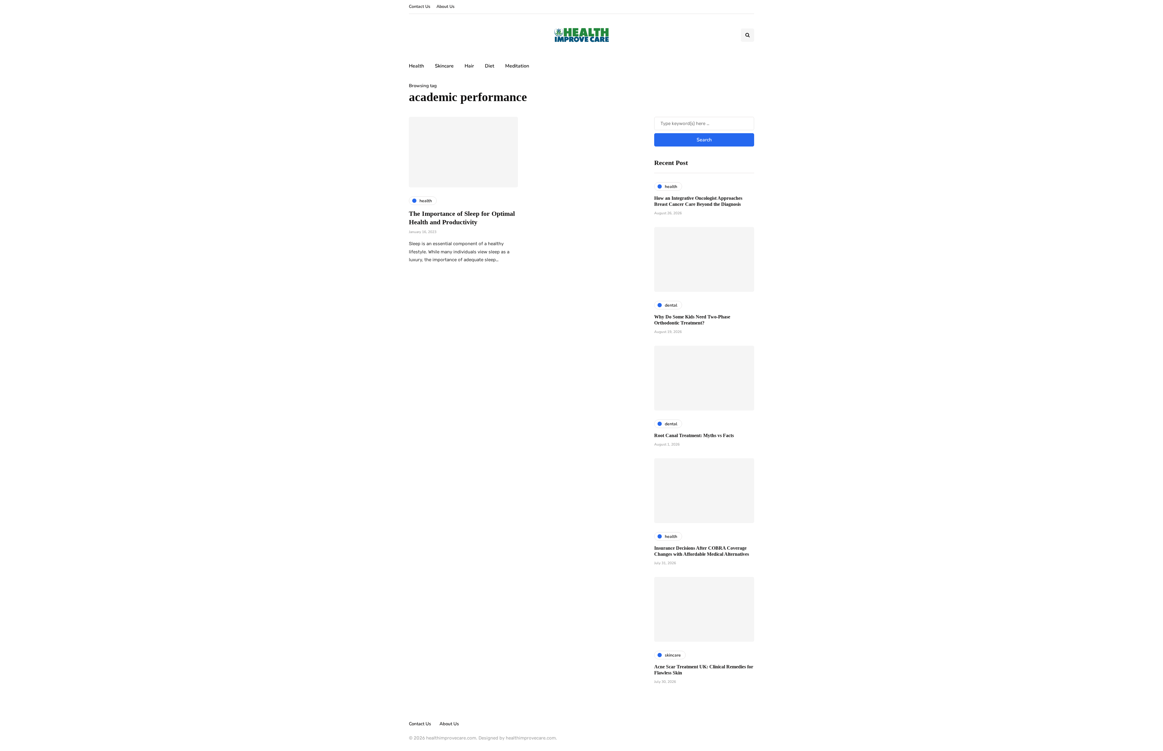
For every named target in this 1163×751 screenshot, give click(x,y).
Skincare (444, 66)
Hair (469, 66)
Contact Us (419, 6)
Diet (489, 66)
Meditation (517, 66)
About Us (445, 6)
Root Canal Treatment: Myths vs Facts (694, 435)
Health (416, 66)
